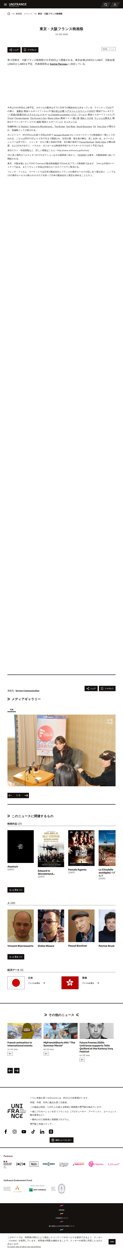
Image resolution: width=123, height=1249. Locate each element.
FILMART (82, 155)
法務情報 (61, 1210)
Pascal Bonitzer (86, 142)
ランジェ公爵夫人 (103, 118)
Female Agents (21, 118)
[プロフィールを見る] (115, 4)
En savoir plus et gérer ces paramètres (24, 1246)
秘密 (39, 121)
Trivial (10, 118)
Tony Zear (101, 126)
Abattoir (25, 126)
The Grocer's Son (38, 118)
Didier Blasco (46, 945)
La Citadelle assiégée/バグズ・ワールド (67, 114)
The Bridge (60, 126)
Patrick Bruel (106, 945)
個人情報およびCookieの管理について (61, 1226)
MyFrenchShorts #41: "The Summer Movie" (59, 1044)
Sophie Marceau (59, 63)
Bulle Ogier (100, 142)
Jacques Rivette (61, 134)
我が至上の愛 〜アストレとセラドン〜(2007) (73, 111)
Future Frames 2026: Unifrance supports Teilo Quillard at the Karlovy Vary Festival (96, 1047)
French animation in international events (19, 1044)
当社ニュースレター (63, 1140)
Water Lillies (54, 118)
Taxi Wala (70, 126)
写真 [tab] (11, 709)
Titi (94, 126)
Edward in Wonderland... (42, 126)
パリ (61, 121)
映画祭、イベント (108, 49)
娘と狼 (76, 118)
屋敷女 (20, 111)
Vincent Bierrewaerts (20, 945)
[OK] (112, 1242)
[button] (110, 722)
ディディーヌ (70, 121)
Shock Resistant (84, 126)
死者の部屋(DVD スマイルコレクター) (29, 114)
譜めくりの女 (86, 118)
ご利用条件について (61, 1218)
